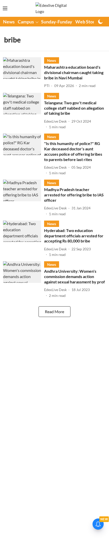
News (9, 21)
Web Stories (87, 21)
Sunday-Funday (56, 21)
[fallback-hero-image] (23, 73)
